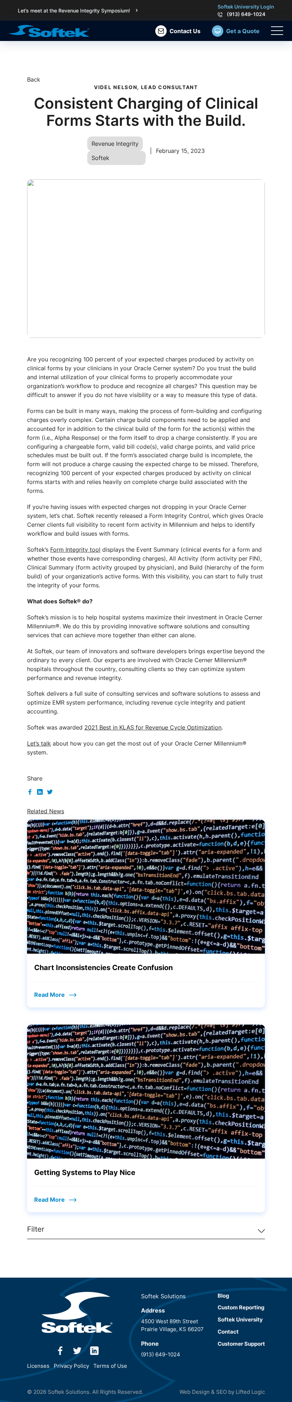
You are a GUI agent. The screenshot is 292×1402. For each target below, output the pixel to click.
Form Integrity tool (75, 549)
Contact (228, 1331)
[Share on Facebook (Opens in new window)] (30, 791)
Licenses (38, 1365)
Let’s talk (39, 743)
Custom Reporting (241, 1307)
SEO (221, 1391)
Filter (35, 1229)
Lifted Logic (250, 1391)
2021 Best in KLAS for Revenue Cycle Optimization (152, 727)
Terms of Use (110, 1365)
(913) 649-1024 (246, 14)
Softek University (240, 1319)
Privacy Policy (71, 1365)
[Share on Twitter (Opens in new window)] (50, 791)
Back (33, 79)
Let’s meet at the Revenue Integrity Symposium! (74, 10)
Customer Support (241, 1343)
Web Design (194, 1391)
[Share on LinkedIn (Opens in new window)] (40, 791)
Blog (223, 1295)
